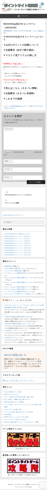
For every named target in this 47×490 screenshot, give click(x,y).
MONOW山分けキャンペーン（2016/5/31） (18, 245)
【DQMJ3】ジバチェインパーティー (15, 330)
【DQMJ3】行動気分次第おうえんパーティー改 (19, 323)
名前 (6, 161)
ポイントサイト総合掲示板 (12, 271)
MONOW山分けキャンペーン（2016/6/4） (17, 236)
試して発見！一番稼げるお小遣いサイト (17, 399)
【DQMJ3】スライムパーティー (14, 337)
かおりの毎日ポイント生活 (12, 392)
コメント (8, 129)
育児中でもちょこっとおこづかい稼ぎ (16, 417)
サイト (7, 177)
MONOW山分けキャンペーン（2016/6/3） (17, 239)
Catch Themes (28, 486)
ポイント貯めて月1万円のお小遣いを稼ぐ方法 (19, 397)
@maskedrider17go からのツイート (14, 215)
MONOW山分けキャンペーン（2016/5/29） (18, 250)
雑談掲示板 (7, 266)
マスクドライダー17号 (20, 31)
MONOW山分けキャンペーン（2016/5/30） (18, 248)
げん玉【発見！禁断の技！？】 (14, 268)
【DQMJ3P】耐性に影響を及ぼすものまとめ (18, 317)
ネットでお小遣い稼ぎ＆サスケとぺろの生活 (18, 412)
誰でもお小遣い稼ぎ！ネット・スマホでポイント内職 (21, 422)
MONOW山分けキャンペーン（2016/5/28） (18, 252)
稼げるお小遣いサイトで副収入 (14, 402)
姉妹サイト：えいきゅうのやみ (18, 300)
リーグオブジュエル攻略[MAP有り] (15, 273)
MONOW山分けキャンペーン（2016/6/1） (17, 243)
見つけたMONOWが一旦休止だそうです (17, 234)
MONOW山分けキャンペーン (19, 106)
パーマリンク (11, 108)
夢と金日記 (7, 414)
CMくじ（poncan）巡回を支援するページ (17, 278)
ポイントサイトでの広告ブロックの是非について (20, 294)
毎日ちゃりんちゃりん (11, 394)
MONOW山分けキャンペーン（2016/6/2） (17, 241)
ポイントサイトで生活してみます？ (15, 419)
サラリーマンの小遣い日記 (12, 409)
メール (7, 169)
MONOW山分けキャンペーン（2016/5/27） (18, 255)
